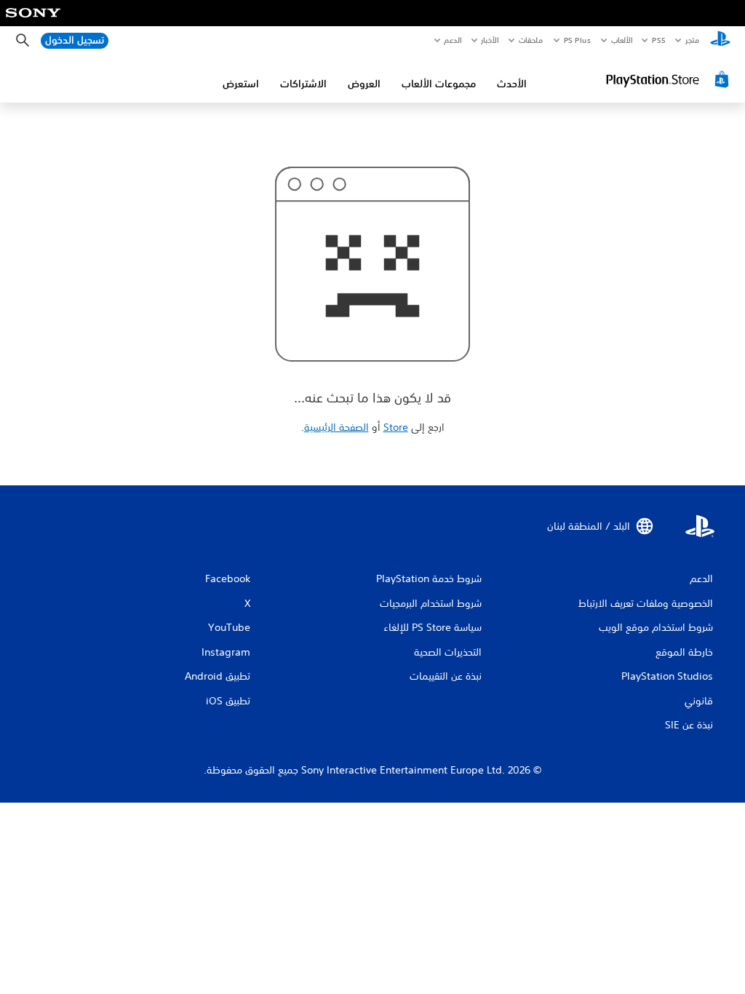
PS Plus (577, 40)
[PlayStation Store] (669, 79)
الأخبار (490, 40)
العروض (364, 83)
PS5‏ (659, 40)
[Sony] (33, 22)
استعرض (241, 83)
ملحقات (531, 40)
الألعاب (621, 40)
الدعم (453, 40)
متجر (692, 40)
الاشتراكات (303, 83)
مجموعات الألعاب (439, 83)
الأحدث (512, 83)
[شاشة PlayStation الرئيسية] (720, 40)
